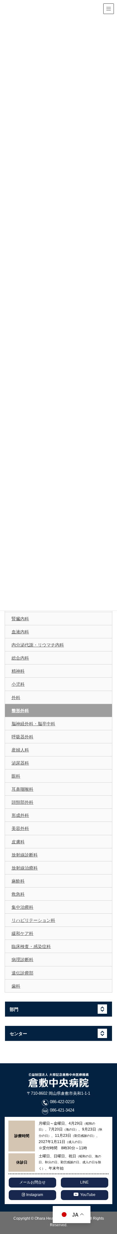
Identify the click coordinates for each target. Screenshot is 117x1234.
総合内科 (20, 657)
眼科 (16, 776)
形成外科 (20, 815)
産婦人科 (20, 749)
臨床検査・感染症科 (31, 946)
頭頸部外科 (22, 802)
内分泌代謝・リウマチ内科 (38, 644)
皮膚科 (18, 841)
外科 (16, 697)
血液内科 (20, 631)
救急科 (18, 894)
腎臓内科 (20, 618)
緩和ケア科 (22, 933)
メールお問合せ (32, 1182)
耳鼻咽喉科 (22, 789)
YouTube (87, 1195)
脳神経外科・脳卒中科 (33, 723)
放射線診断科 (25, 854)
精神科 (18, 671)
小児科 (18, 684)
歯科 (16, 986)
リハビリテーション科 (33, 920)
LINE (84, 1182)
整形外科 (20, 710)
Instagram (34, 1195)
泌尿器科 (20, 762)
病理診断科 (22, 959)
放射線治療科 (25, 867)
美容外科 (20, 828)
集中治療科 (22, 907)
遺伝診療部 (22, 972)
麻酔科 (18, 881)
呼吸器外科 (22, 736)
